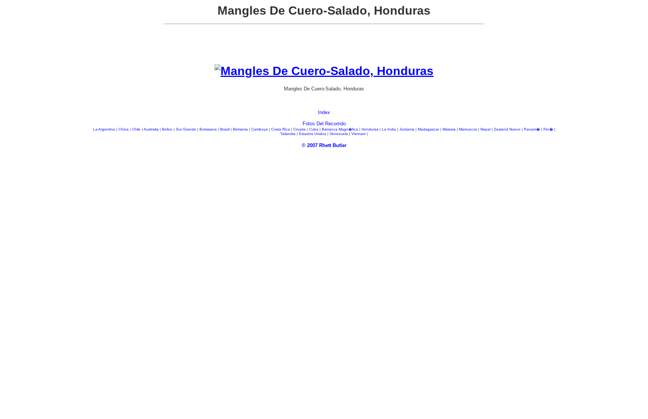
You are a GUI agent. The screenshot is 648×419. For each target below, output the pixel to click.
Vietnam (359, 134)
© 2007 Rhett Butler (324, 145)
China (124, 129)
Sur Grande (186, 129)
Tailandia (288, 134)
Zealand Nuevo (508, 129)
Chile (137, 129)
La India (389, 129)
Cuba (314, 129)
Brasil (225, 129)
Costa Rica (281, 129)
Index (324, 112)
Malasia (449, 129)
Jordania (407, 129)
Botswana (209, 129)
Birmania (241, 129)
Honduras (371, 129)
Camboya (260, 129)
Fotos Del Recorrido (324, 123)
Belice (168, 129)
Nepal (486, 129)
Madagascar (429, 129)
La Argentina (104, 129)
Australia (152, 129)
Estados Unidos (313, 134)
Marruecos (468, 129)
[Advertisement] (324, 47)
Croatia (300, 129)
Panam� (532, 129)
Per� (548, 129)
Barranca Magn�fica (340, 129)
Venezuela (339, 134)
